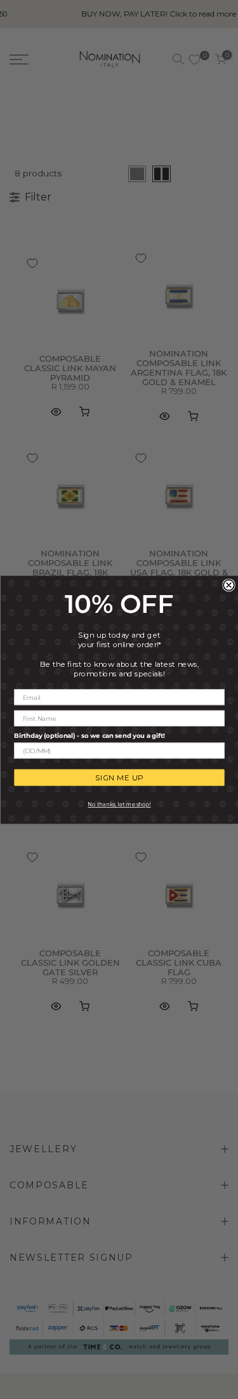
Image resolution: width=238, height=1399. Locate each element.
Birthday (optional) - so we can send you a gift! (89, 736)
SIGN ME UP (119, 777)
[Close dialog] (228, 584)
